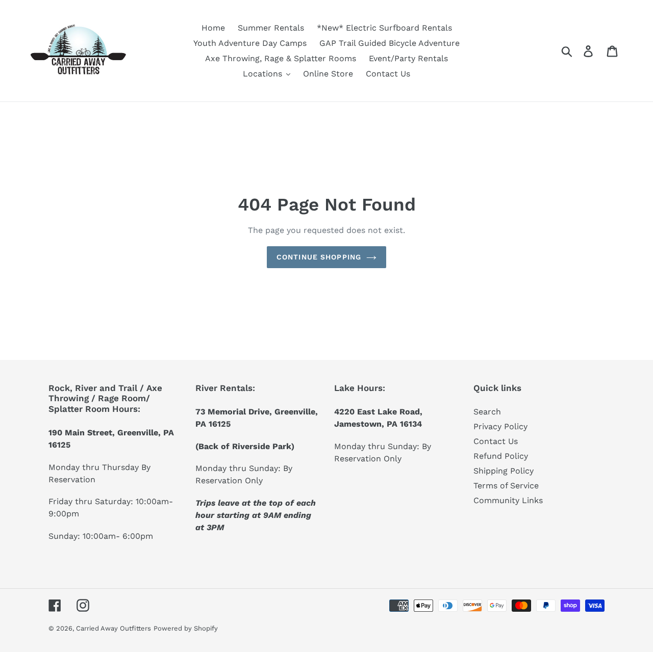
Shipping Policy (503, 471)
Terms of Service (506, 485)
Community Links (508, 500)
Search (487, 411)
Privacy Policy (500, 426)
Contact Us (495, 441)
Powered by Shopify (186, 628)
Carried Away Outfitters (113, 628)
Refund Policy (500, 456)
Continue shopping (319, 257)
